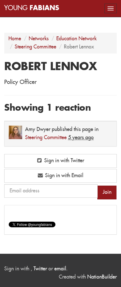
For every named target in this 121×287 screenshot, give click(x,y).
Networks (39, 38)
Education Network (76, 38)
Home (14, 38)
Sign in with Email (63, 175)
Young (31, 8)
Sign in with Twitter (63, 160)
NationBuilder (102, 277)
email (60, 269)
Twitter (40, 269)
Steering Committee (35, 47)
